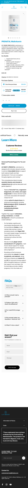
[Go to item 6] (18, 38)
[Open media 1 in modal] (23, 13)
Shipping (4, 77)
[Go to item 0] (8, 38)
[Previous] (2, 2)
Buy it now (14, 110)
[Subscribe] (23, 458)
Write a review (14, 154)
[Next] (26, 2)
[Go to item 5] (16, 38)
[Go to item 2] (10, 38)
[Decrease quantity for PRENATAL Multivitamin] (3, 100)
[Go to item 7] (20, 38)
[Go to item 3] (12, 38)
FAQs (15, 285)
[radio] (14, 84)
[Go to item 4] (14, 38)
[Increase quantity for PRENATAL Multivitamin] (9, 100)
